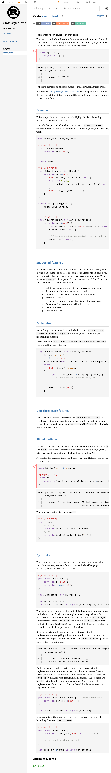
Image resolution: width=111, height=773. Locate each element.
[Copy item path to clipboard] (61, 16)
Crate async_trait (14, 23)
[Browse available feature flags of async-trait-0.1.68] (35, 2)
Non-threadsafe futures (52, 411)
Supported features (49, 262)
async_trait (8, 53)
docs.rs (66, 2)
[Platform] (27, 2)
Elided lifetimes (46, 439)
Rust (78, 2)
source (100, 15)
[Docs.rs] (3, 2)
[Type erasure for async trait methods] (10, 2)
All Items (7, 34)
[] (107, 16)
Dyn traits (43, 555)
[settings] (107, 8)
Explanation (44, 323)
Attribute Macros (10, 41)
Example (42, 110)
